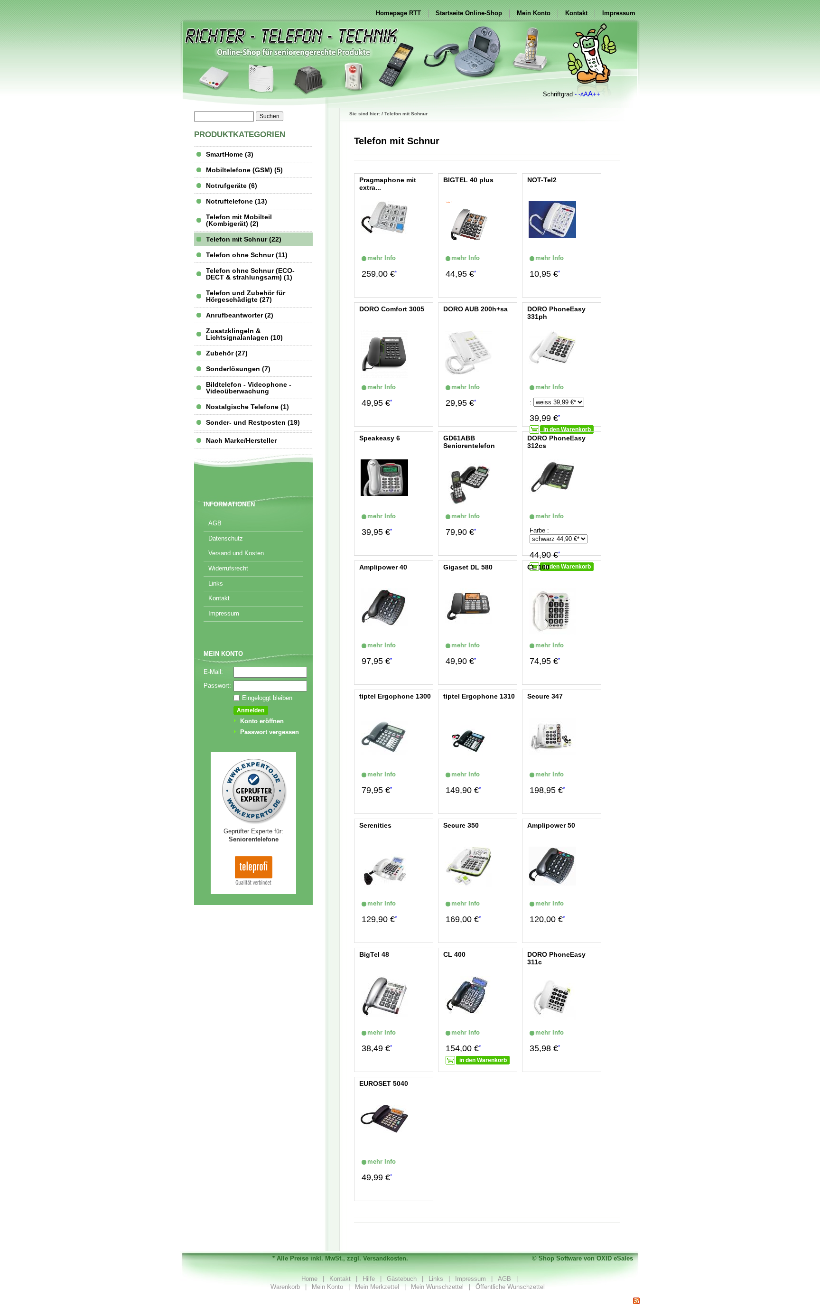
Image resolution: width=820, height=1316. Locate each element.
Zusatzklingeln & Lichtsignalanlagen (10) (244, 334)
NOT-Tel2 (542, 180)
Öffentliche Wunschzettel (510, 1286)
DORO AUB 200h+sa (475, 309)
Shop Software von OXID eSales (586, 1258)
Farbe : (539, 530)
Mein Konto (533, 13)
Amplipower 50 (551, 825)
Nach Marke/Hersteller (241, 440)
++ (596, 94)
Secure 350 (461, 825)
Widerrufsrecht (228, 568)
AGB (215, 523)
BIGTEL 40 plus (468, 180)
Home (309, 1278)
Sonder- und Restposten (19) (253, 422)
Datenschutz (225, 538)
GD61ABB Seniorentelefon (469, 442)
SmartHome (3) (229, 154)
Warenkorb (285, 1286)
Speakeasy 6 (379, 438)
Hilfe (369, 1278)
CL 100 (538, 567)
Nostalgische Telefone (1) (247, 407)
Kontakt (576, 13)
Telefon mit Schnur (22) (243, 239)
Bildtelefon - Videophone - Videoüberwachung (248, 388)
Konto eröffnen (262, 721)
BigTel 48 (374, 954)
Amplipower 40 (383, 567)
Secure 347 (545, 696)
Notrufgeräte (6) (231, 185)
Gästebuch (402, 1278)
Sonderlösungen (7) (238, 369)
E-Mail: (213, 671)
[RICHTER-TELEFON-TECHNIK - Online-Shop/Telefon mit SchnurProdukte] (636, 1300)
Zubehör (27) (227, 353)
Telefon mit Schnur (406, 113)
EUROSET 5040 (383, 1083)
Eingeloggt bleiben (267, 697)
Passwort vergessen (269, 732)
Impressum (618, 13)
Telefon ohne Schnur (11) (247, 255)
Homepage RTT (398, 13)
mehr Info (367, 257)
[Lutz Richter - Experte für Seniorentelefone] (253, 823)
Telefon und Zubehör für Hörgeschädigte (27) (245, 296)
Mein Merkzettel (377, 1286)
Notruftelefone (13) (236, 201)
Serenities (375, 825)
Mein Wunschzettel (437, 1286)
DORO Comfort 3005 (391, 309)
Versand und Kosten (236, 553)
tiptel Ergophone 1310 (479, 696)
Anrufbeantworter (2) (239, 315)
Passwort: (217, 685)
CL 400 (454, 954)
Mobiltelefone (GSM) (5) (244, 170)
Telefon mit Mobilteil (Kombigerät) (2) (239, 220)
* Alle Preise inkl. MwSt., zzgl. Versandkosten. (340, 1258)
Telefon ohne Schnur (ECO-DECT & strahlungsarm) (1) (250, 274)
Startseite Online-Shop (469, 13)
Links (215, 583)
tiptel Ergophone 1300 (395, 696)
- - (577, 94)
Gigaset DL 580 (468, 567)
